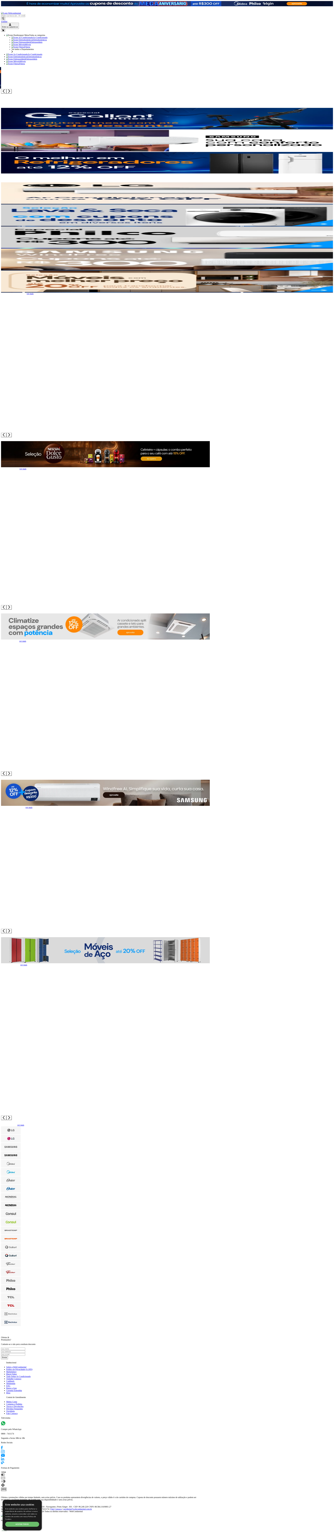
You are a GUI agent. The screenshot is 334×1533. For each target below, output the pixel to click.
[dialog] (22, 1515)
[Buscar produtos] (3, 18)
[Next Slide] (9, 91)
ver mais (30, 294)
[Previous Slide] (3, 91)
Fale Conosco (56, 1509)
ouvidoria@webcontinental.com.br (77, 1509)
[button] (1, 94)
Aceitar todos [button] (22, 1524)
